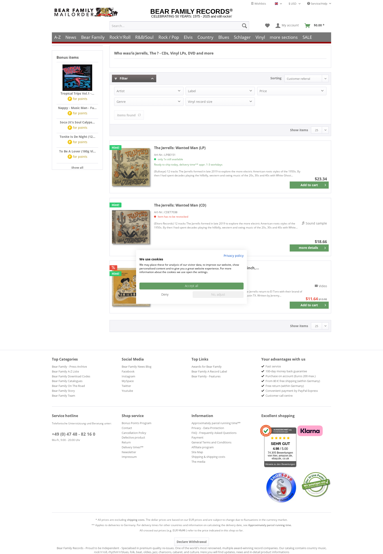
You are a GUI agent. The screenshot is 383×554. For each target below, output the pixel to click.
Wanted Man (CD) (180, 205)
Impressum (129, 457)
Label (192, 91)
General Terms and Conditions (211, 442)
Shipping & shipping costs (208, 457)
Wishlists (260, 4)
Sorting (275, 78)
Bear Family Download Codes (71, 376)
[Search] (244, 25)
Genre (121, 101)
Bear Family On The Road (68, 386)
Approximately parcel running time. (270, 525)
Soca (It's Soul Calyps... (77, 122)
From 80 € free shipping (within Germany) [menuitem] (293, 381)
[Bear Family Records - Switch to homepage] (87, 12)
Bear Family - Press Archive (69, 367)
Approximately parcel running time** (216, 423)
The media (198, 462)
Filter (123, 78)
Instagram (128, 376)
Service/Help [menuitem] (319, 4)
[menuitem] (179, 25)
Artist (121, 91)
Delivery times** (132, 447)
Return (126, 442)
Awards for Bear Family (207, 367)
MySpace (128, 381)
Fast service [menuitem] (273, 366)
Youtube (127, 391)
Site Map (197, 452)
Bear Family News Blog (136, 367)
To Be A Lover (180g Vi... (77, 151)
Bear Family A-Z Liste (65, 371)
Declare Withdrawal (192, 542)
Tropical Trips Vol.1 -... (77, 93)
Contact (127, 428)
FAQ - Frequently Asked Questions (214, 433)
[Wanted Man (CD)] (131, 227)
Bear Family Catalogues (67, 381)
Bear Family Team (63, 396)
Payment (197, 437)
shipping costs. (136, 520)
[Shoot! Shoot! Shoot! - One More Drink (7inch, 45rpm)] (131, 287)
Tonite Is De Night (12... (77, 137)
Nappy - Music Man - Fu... (77, 108)
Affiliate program (203, 447)
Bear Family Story (63, 391)
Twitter (126, 386)
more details (308, 248)
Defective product (133, 437)
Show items (299, 130)
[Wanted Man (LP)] (131, 167)
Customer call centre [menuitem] (279, 396)
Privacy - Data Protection (208, 428)
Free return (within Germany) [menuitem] (285, 386)
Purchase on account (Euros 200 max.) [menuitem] (291, 376)
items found (126, 115)
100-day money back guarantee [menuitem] (286, 371)
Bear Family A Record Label (209, 371)
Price (263, 91)
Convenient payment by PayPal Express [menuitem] (292, 391)
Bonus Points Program (136, 423)
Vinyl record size (200, 101)
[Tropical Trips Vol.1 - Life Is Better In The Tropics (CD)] (77, 77)
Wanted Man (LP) (179, 147)
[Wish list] (267, 25)
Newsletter (129, 452)
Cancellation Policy (134, 433)
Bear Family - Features (206, 376)
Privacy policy (234, 256)
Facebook (128, 371)
